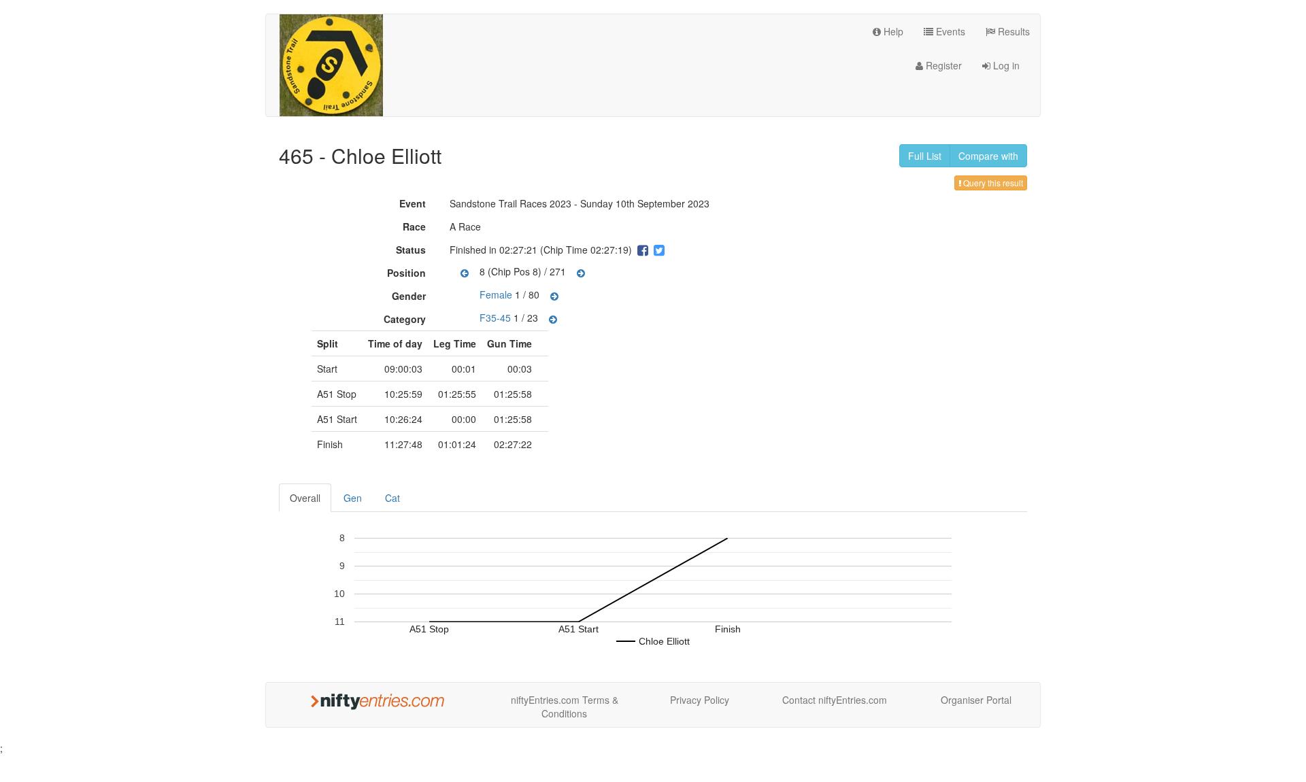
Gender (410, 296)
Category (406, 319)
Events (949, 31)
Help (892, 31)
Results (1012, 31)
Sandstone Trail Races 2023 (510, 203)
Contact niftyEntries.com (834, 700)
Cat (392, 498)
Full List (924, 156)
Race (416, 226)
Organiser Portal (976, 700)
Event (414, 203)
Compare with (988, 156)
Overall (305, 498)
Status (412, 249)
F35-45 (495, 317)
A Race (465, 226)
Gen (353, 498)
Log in (1005, 65)
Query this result (992, 182)
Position (408, 272)
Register (942, 65)
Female (496, 294)
